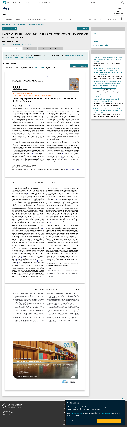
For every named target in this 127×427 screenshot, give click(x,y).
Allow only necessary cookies (81, 421)
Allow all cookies (108, 421)
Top (123, 398)
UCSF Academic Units (93, 19)
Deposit (118, 8)
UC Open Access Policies (37, 19)
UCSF (5, 14)
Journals (58, 19)
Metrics (95, 41)
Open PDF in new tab (80, 66)
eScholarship (6, 24)
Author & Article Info (100, 45)
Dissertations (73, 19)
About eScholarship (13, 19)
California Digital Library (8, 412)
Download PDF (8, 29)
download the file (39, 68)
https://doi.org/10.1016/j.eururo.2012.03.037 (17, 44)
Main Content (10, 63)
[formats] (15, 28)
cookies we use (107, 413)
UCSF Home (112, 19)
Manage (118, 13)
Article (95, 34)
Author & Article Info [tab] (50, 49)
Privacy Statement (76, 413)
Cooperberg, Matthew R (15, 37)
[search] (122, 2)
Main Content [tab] (12, 49)
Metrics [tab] (30, 49)
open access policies (73, 55)
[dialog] (95, 412)
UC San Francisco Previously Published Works (30, 24)
